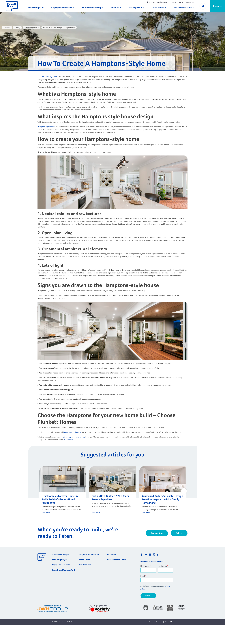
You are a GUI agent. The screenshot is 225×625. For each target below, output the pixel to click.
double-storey (79, 437)
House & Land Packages (92, 7)
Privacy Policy (169, 622)
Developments (135, 7)
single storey (66, 437)
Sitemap (151, 622)
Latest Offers (158, 7)
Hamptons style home (49, 77)
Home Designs (34, 7)
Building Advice (32, 27)
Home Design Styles (59, 559)
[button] (184, 491)
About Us (115, 7)
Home (7, 27)
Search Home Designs (60, 554)
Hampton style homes (72, 432)
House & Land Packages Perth (63, 570)
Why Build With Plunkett (89, 554)
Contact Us (190, 2)
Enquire (217, 6)
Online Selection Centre (116, 559)
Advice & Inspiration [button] (182, 7)
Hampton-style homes (46, 126)
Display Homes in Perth (61, 7)
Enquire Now (157, 533)
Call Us (179, 533)
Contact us (68, 439)
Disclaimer (159, 622)
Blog (18, 27)
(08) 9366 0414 (177, 2)
